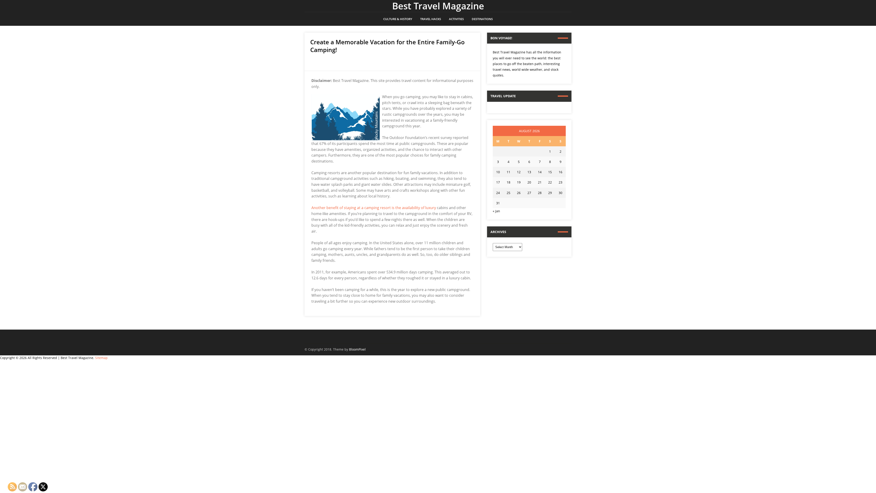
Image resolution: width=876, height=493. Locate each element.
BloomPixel (357, 349)
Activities (456, 19)
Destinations (482, 19)
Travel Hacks (430, 19)
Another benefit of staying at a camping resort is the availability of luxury (373, 207)
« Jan (496, 211)
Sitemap (101, 358)
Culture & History (397, 19)
